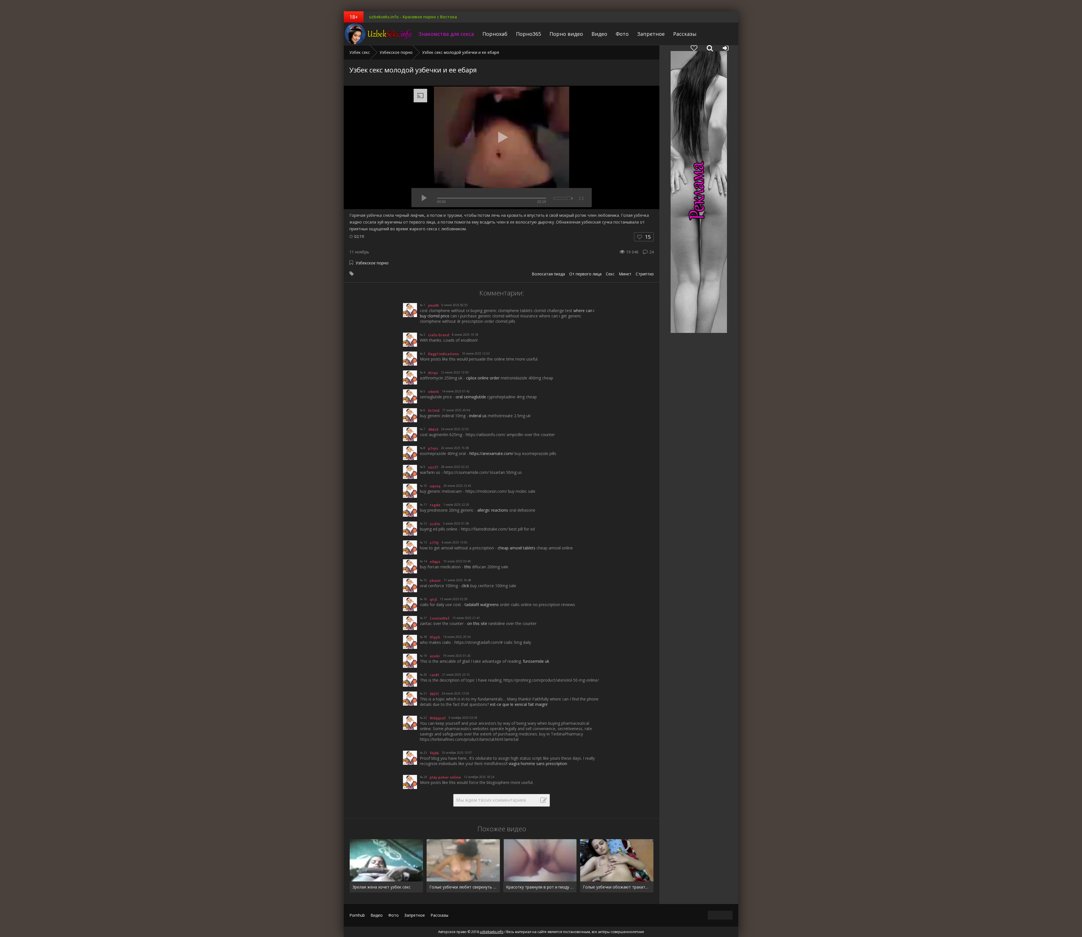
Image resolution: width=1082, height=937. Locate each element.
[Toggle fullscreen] (580, 198)
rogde (435, 505)
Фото (622, 33)
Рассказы (685, 33)
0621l (434, 693)
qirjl (433, 599)
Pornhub (357, 915)
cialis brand (438, 335)
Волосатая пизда (548, 274)
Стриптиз (645, 274)
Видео (599, 33)
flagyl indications (443, 354)
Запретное (651, 33)
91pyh (435, 637)
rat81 (434, 675)
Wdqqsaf (438, 718)
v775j (434, 542)
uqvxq (435, 486)
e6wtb (433, 391)
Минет (625, 274)
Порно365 (528, 33)
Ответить (431, 325)
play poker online (445, 777)
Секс (610, 274)
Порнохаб (494, 33)
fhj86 (434, 753)
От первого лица (585, 274)
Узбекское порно (372, 263)
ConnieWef (439, 618)
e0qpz (435, 561)
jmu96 (433, 305)
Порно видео (566, 33)
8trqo (433, 372)
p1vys (433, 448)
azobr (435, 656)
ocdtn (435, 523)
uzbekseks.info (379, 34)
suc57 (433, 467)
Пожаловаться (575, 325)
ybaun (435, 580)
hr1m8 (433, 410)
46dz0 (433, 429)
